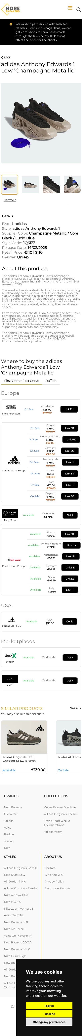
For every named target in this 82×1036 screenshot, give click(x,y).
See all (75, 708)
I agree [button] (49, 1005)
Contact (50, 868)
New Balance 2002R (18, 942)
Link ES (69, 473)
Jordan (9, 841)
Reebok (9, 834)
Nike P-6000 (12, 902)
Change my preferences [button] (49, 1022)
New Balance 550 (16, 922)
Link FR (69, 428)
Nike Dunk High (15, 956)
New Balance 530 (16, 963)
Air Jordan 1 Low (15, 969)
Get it (70, 515)
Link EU (69, 409)
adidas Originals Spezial (60, 814)
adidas (8, 821)
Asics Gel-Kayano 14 (17, 935)
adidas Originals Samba (20, 888)
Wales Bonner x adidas (60, 807)
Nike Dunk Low (14, 875)
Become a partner (57, 888)
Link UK (71, 439)
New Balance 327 (16, 976)
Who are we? (53, 875)
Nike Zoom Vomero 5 (19, 908)
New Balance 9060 (17, 949)
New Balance (13, 807)
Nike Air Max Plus (16, 895)
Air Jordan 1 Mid (15, 881)
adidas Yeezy (53, 832)
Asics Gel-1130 (13, 915)
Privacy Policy (54, 881)
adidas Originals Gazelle (21, 868)
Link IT (70, 484)
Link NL (70, 462)
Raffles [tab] (51, 381)
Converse (10, 814)
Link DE (69, 450)
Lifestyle (10, 200)
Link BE (69, 496)
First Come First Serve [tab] (21, 381)
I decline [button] (49, 1013)
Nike (7, 848)
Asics (7, 827)
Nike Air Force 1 (14, 929)
